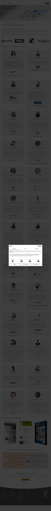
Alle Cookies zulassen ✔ (36, 264)
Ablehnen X (14, 264)
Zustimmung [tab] (14, 248)
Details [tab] (25, 248)
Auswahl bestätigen (25, 264)
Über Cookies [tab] (36, 248)
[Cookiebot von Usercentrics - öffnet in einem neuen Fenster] (38, 246)
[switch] (21, 261)
